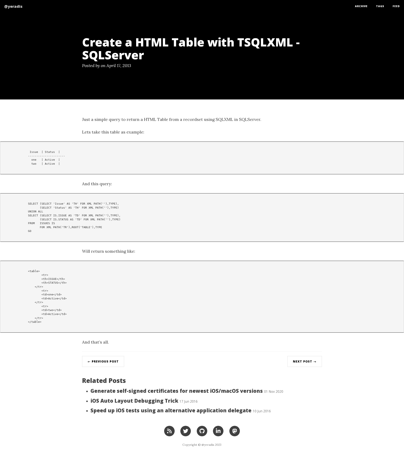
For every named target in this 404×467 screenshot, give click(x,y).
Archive (361, 6)
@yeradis (13, 6)
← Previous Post (103, 361)
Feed (396, 6)
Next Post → (304, 361)
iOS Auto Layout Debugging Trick (144, 400)
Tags (380, 6)
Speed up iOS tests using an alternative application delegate (180, 410)
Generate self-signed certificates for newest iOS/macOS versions (186, 390)
